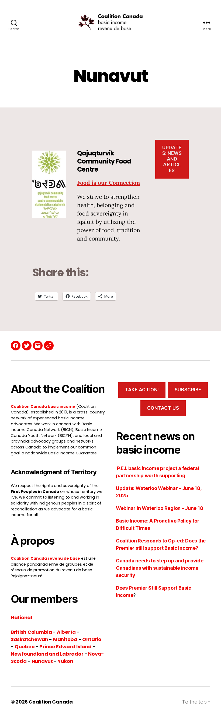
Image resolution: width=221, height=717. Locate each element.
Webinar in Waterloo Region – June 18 (159, 508)
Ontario (91, 639)
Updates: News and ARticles (172, 159)
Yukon (65, 661)
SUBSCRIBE (188, 389)
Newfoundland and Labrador (47, 653)
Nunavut (42, 661)
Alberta (66, 632)
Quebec (24, 646)
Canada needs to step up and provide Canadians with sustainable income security (159, 568)
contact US (163, 408)
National (21, 617)
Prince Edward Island (65, 646)
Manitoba (65, 639)
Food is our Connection (108, 182)
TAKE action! (142, 389)
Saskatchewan (29, 639)
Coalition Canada (51, 701)
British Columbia (31, 632)
